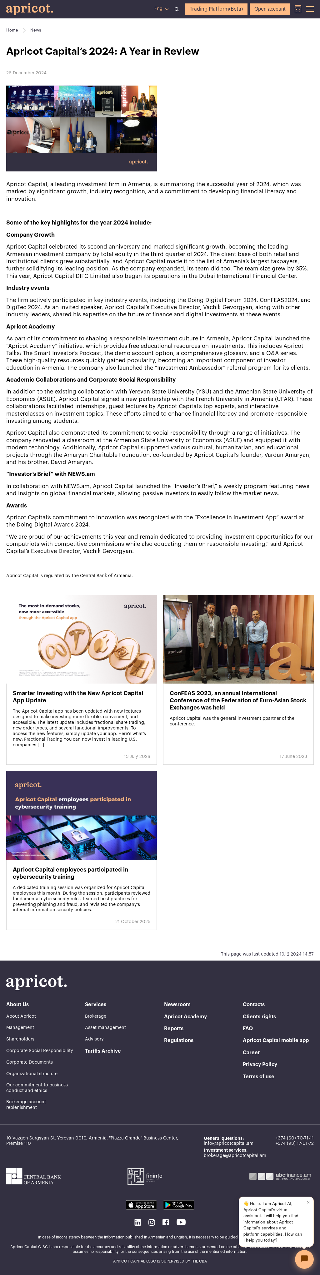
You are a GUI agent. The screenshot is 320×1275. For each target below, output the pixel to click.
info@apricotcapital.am (228, 1143)
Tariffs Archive (103, 1051)
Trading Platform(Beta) (216, 9)
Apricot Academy (185, 1016)
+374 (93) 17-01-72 (295, 1143)
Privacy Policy (260, 1064)
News (35, 30)
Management (20, 1027)
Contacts (254, 1004)
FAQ (248, 1028)
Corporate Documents (29, 1062)
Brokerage (95, 1016)
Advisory (94, 1039)
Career (251, 1052)
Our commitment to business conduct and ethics (37, 1088)
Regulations (178, 1040)
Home (12, 30)
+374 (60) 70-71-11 (295, 1138)
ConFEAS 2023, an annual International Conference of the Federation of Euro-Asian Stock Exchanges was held (238, 700)
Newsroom (177, 1004)
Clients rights (259, 1016)
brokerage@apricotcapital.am (235, 1156)
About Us (17, 1004)
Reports (173, 1028)
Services (95, 1004)
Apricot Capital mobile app (276, 1040)
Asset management (105, 1027)
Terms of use (258, 1076)
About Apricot (21, 1016)
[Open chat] (304, 1259)
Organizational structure (32, 1074)
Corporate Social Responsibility (39, 1051)
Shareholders (20, 1039)
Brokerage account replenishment (26, 1105)
